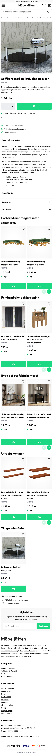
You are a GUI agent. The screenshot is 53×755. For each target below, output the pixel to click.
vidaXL (4, 83)
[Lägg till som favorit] (2, 118)
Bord (26, 18)
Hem (3, 18)
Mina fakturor (6, 714)
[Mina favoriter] (43, 6)
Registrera (43, 626)
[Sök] (48, 11)
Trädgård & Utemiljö (9, 671)
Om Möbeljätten (7, 688)
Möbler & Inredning (14, 18)
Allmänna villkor (7, 705)
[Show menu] (3, 6)
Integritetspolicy (7, 711)
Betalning (5, 702)
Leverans (5, 700)
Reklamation (6, 697)
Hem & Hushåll (7, 677)
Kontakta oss (6, 691)
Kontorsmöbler (7, 674)
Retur (3, 694)
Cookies (4, 708)
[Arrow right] (49, 291)
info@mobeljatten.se (16, 725)
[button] (49, 6)
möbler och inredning (9, 651)
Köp (34, 106)
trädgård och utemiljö (28, 651)
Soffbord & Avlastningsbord (40, 18)
